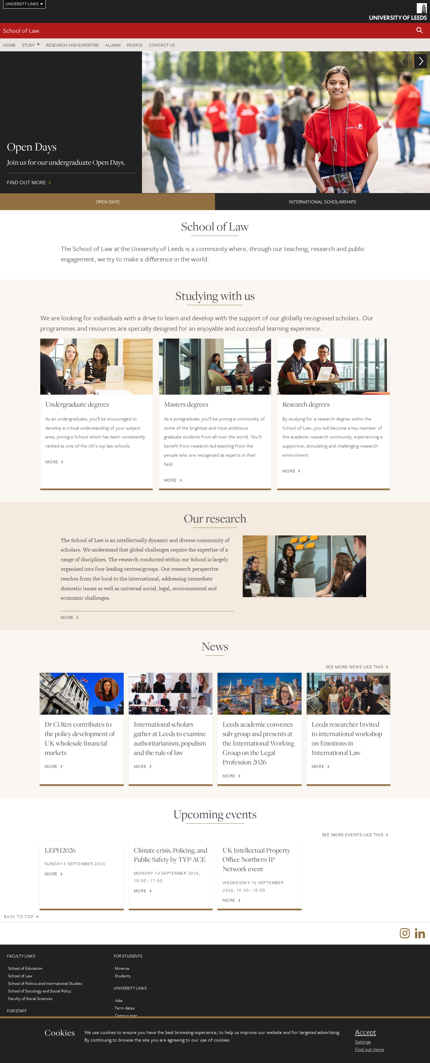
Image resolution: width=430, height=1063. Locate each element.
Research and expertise (72, 45)
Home (9, 45)
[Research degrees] (333, 367)
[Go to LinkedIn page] (420, 934)
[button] (419, 30)
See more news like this (354, 666)
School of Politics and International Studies (45, 983)
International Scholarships (322, 201)
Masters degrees (186, 404)
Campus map (126, 1015)
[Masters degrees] (215, 367)
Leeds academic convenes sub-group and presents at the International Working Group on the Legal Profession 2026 (258, 743)
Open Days (108, 201)
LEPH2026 (60, 850)
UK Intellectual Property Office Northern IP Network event (256, 859)
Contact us (162, 45)
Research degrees (306, 404)
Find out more (369, 1049)
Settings (363, 1041)
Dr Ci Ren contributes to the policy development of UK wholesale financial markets (80, 738)
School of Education (25, 968)
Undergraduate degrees (77, 404)
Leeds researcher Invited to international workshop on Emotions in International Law (347, 738)
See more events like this (352, 834)
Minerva (122, 968)
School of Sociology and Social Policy (39, 991)
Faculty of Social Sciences (30, 998)
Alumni (113, 45)
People (135, 45)
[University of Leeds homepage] (398, 11)
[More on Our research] (304, 566)
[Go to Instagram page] (405, 934)
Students (123, 976)
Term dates (124, 1008)
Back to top (18, 916)
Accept (365, 1032)
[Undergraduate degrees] (96, 367)
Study (28, 45)
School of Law (21, 30)
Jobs (118, 1000)
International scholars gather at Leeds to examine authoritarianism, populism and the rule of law (170, 738)
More (51, 461)
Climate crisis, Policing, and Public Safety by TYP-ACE (170, 854)
